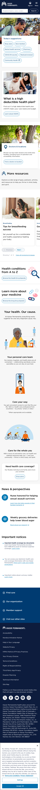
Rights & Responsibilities (12, 666)
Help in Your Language (11, 642)
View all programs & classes (25, 255)
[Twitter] (5, 698)
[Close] (37, 745)
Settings (20, 780)
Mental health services (12, 49)
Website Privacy (9, 647)
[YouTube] (17, 698)
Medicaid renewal (26, 55)
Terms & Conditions (10, 661)
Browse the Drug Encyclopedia (14, 301)
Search (33, 11)
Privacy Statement (26, 775)
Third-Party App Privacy (12, 670)
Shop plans (8, 44)
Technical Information (11, 680)
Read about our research (18, 525)
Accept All (20, 786)
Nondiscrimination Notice (12, 638)
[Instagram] (29, 698)
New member (20, 44)
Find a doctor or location (13, 162)
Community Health (11, 60)
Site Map (6, 684)
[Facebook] (11, 698)
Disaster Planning (9, 675)
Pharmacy (26, 49)
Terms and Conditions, (12, 775)
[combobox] (15, 11)
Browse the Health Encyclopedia (14, 278)
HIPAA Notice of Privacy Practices (15, 652)
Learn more (16, 548)
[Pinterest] (23, 698)
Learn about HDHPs (12, 114)
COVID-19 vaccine (11, 55)
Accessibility (7, 633)
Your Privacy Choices (10, 656)
